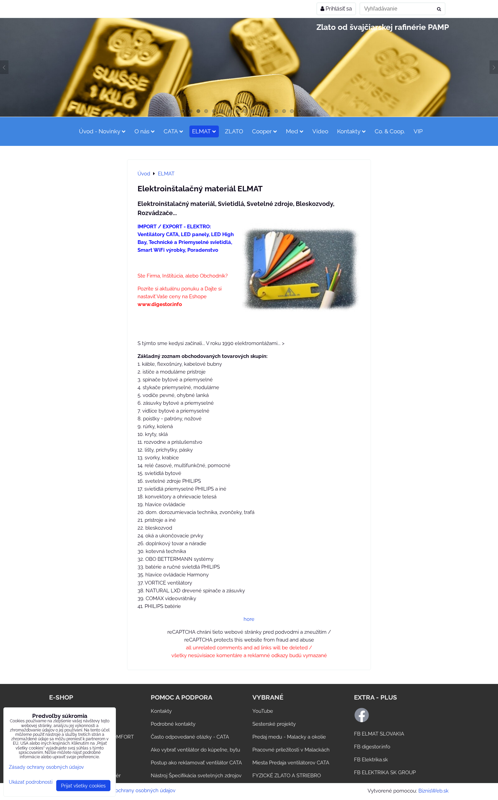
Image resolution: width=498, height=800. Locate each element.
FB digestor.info (372, 747)
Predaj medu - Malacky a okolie (289, 737)
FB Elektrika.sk (371, 760)
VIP (418, 131)
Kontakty (348, 131)
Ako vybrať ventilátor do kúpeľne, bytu (195, 750)
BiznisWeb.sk (433, 791)
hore (249, 619)
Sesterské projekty (274, 724)
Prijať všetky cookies (83, 785)
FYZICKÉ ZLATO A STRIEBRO (286, 776)
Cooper (262, 131)
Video (320, 131)
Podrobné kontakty (173, 724)
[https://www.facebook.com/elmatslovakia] (361, 721)
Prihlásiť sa (338, 8)
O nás (141, 131)
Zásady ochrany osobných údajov (136, 790)
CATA (171, 131)
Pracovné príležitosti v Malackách (291, 750)
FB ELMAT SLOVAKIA (379, 734)
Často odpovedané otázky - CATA (190, 737)
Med (292, 131)
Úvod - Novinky (99, 131)
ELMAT (201, 131)
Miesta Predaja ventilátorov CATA (290, 763)
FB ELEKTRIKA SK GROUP (385, 772)
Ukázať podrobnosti (31, 782)
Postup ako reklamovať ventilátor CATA (196, 763)
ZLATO (234, 131)
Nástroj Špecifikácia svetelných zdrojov (196, 776)
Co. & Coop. (390, 131)
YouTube (262, 711)
